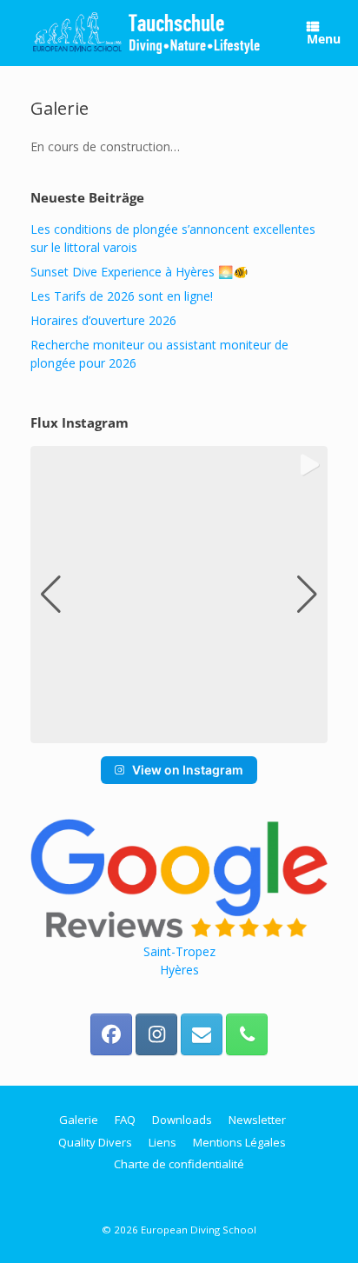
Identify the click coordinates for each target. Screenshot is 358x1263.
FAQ (125, 1119)
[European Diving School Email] (201, 1034)
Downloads (182, 1119)
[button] (179, 731)
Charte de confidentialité (179, 1164)
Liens (162, 1142)
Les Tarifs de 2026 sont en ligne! (121, 296)
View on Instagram (187, 769)
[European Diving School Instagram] (156, 1034)
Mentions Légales (239, 1142)
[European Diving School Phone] (247, 1034)
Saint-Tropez (179, 951)
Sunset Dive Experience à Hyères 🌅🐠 (139, 271)
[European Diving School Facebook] (111, 1034)
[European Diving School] (146, 33)
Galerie (78, 1119)
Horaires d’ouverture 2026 (103, 320)
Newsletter (257, 1119)
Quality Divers (95, 1142)
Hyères (179, 969)
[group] (179, 594)
